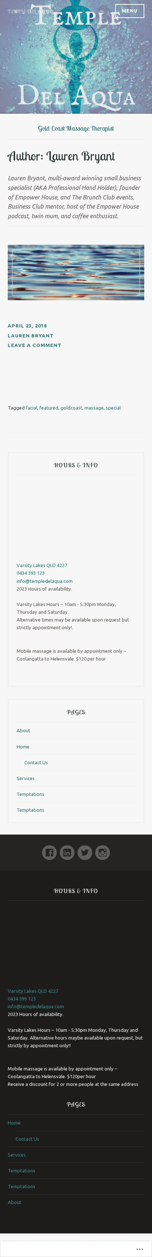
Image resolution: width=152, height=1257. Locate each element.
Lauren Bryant (31, 335)
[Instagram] (102, 849)
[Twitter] (84, 849)
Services (26, 778)
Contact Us (36, 762)
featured (48, 407)
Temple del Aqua (30, 11)
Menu (130, 10)
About (23, 730)
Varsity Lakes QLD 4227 (42, 565)
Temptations (30, 794)
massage (94, 407)
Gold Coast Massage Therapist (76, 128)
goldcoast (71, 407)
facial (31, 407)
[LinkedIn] (67, 849)
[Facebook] (49, 849)
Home (23, 746)
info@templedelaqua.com (45, 581)
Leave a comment (35, 345)
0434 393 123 (31, 573)
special (113, 407)
